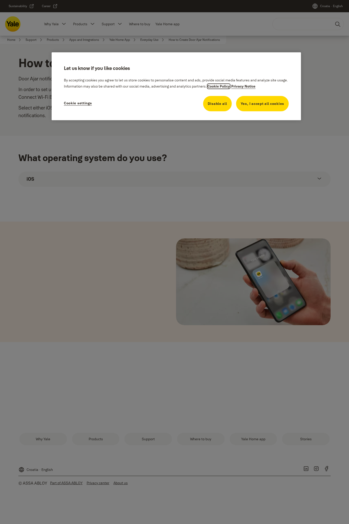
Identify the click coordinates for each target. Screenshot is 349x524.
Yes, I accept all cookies (262, 103)
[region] (176, 86)
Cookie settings (78, 103)
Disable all (217, 103)
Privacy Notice (243, 86)
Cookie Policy (218, 86)
